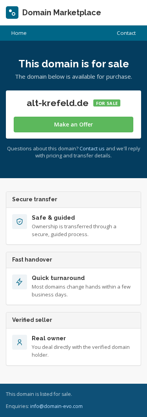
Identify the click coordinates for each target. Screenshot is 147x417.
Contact (126, 32)
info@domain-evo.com (56, 406)
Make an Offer (73, 124)
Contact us (92, 148)
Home (19, 32)
